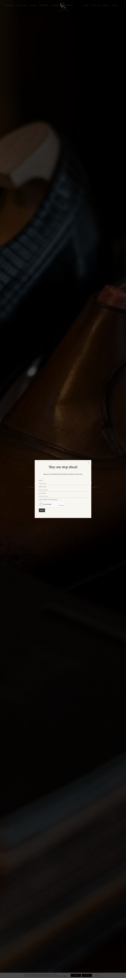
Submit (42, 510)
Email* (41, 480)
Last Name (42, 493)
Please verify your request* (48, 499)
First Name (42, 487)
